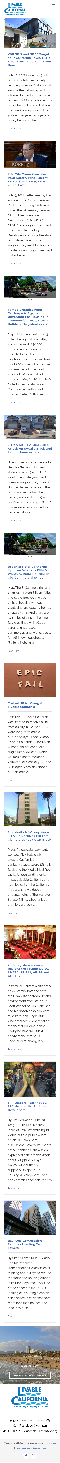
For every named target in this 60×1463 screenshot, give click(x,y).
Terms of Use (51, 1443)
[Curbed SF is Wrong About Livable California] (30, 680)
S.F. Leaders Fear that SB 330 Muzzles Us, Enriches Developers (27, 1106)
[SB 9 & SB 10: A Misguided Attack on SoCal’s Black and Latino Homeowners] (30, 427)
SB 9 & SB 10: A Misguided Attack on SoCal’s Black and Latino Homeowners (30, 448)
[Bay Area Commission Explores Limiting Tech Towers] (30, 1218)
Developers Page (39, 1448)
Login (29, 1448)
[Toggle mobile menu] (54, 6)
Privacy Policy (20, 1448)
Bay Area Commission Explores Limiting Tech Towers (26, 1244)
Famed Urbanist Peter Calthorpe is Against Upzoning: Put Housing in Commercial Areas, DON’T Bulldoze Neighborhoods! (28, 317)
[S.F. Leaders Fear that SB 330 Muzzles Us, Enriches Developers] (30, 1079)
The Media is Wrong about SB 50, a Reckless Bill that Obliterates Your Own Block (29, 836)
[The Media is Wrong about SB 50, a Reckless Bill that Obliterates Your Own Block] (30, 809)
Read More (13, 128)
